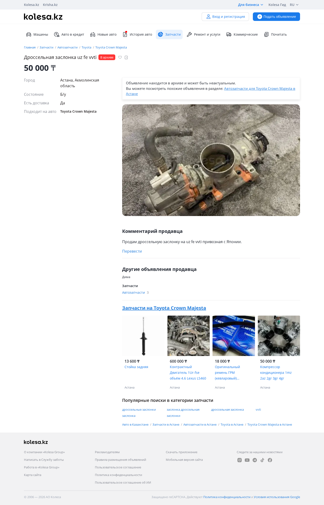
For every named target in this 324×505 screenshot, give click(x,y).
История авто (141, 34)
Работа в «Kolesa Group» (41, 467)
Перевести (132, 251)
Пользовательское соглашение (118, 467)
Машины (40, 34)
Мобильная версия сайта (184, 459)
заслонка (128, 416)
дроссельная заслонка (227, 409)
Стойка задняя (136, 367)
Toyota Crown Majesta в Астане (269, 424)
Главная (30, 47)
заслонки (173, 416)
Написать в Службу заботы (44, 459)
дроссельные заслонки (139, 409)
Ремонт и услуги (207, 34)
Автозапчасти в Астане (200, 424)
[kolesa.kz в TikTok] (262, 460)
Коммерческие (246, 34)
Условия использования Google (277, 497)
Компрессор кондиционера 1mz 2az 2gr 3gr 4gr (276, 372)
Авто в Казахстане (135, 424)
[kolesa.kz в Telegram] (255, 460)
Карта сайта (32, 475)
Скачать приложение (181, 452)
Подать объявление (280, 16)
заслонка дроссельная (183, 409)
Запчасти (47, 47)
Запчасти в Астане (166, 424)
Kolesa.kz (31, 4)
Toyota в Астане (232, 424)
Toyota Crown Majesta (111, 47)
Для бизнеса (248, 4)
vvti (258, 409)
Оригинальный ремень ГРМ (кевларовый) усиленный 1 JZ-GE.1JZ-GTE (233, 373)
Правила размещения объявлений (120, 459)
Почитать (279, 34)
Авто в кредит (72, 34)
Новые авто (106, 34)
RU (292, 4)
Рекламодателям (107, 452)
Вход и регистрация (228, 16)
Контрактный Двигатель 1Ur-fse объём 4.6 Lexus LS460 (188, 372)
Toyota (87, 47)
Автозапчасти (67, 47)
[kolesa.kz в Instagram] (239, 460)
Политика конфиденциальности (118, 475)
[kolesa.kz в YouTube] (247, 460)
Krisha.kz (50, 4)
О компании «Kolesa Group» (44, 452)
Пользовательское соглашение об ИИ (123, 482)
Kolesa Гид (277, 4)
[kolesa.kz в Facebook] (270, 460)
